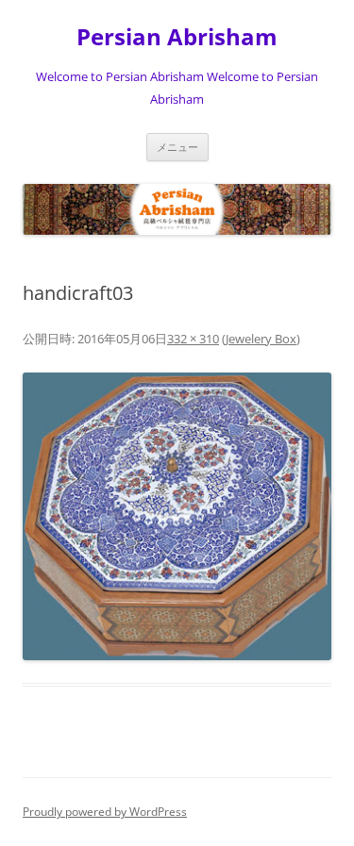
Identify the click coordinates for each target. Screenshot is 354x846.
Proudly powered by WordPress (105, 812)
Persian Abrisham (177, 37)
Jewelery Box (261, 338)
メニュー (177, 147)
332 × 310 (193, 338)
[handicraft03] (177, 516)
